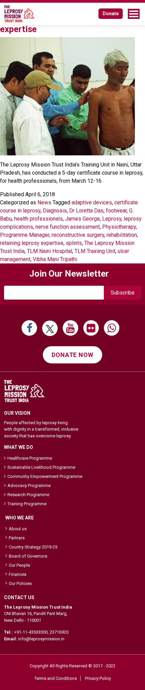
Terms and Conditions (55, 678)
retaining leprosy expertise (31, 243)
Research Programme (28, 494)
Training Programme (27, 503)
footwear (116, 210)
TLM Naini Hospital (49, 251)
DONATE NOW (72, 354)
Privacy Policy (98, 678)
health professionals (38, 218)
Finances (17, 574)
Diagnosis (55, 210)
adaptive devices (91, 202)
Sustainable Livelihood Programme (41, 467)
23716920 (59, 632)
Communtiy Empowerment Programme (44, 476)
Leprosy (111, 218)
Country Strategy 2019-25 (33, 547)
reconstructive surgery (78, 235)
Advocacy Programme (29, 485)
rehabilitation (122, 235)
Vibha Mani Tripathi (55, 259)
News (44, 202)
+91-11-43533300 (31, 632)
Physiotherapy (119, 227)
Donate (111, 13)
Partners (17, 537)
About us (18, 528)
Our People (19, 565)
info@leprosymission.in (41, 638)
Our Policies (20, 583)
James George (82, 218)
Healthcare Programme (29, 458)
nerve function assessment (67, 227)
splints (74, 243)
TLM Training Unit (95, 251)
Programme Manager (24, 235)
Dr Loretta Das (86, 210)
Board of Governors (28, 556)
